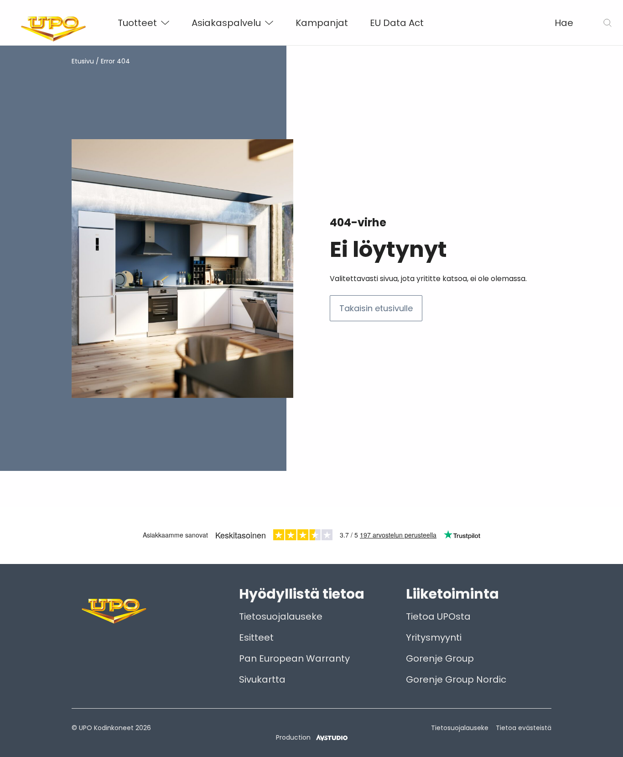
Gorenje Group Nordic (456, 679)
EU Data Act (397, 22)
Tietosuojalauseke (280, 616)
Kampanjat (322, 22)
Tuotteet (137, 22)
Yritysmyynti (434, 637)
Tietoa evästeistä (523, 727)
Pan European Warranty (294, 658)
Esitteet (256, 637)
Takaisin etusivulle (376, 308)
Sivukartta (262, 679)
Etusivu (83, 61)
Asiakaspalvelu (226, 22)
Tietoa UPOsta (438, 616)
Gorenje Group (440, 658)
